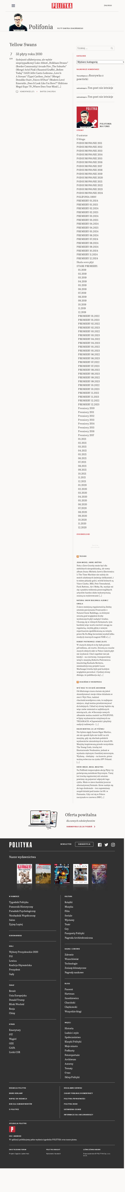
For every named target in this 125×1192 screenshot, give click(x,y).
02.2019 (82, 273)
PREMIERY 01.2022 (88, 316)
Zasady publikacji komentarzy (78, 1093)
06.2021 (82, 458)
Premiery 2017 (86, 435)
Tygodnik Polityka (18, 902)
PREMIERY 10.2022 (88, 385)
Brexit (12, 991)
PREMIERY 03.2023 (89, 335)
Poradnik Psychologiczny (22, 911)
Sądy (11, 974)
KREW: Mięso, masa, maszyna (90, 767)
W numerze (14, 896)
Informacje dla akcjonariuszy (78, 1115)
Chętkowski (71, 1007)
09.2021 (82, 469)
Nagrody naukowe (74, 972)
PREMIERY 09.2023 (89, 381)
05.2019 (82, 285)
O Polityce (14, 1109)
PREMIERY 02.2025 (87, 212)
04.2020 (82, 496)
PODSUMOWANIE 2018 (89, 170)
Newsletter (65, 844)
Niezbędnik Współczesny (22, 915)
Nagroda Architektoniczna (79, 937)
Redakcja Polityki (17, 1088)
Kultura (68, 896)
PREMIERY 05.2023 (89, 350)
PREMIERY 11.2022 (88, 392)
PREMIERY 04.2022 (89, 339)
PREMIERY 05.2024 (87, 231)
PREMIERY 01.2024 (87, 200)
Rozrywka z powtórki (90, 77)
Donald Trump (16, 999)
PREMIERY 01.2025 (87, 204)
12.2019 (82, 312)
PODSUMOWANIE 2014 (90, 154)
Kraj (11, 946)
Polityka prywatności (74, 1099)
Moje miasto (71, 1046)
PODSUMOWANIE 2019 (89, 173)
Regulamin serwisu (73, 1088)
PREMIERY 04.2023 (89, 343)
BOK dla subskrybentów (20, 1104)
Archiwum (70, 1059)
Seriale (68, 915)
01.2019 (82, 269)
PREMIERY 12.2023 (88, 404)
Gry (67, 928)
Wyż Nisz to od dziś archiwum (91, 688)
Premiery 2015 (86, 427)
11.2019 (82, 308)
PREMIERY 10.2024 (87, 250)
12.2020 (82, 527)
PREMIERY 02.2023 (89, 327)
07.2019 (82, 293)
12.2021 (82, 481)
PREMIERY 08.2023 (89, 373)
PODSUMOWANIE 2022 (90, 185)
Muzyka (69, 906)
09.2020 (82, 515)
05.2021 (82, 454)
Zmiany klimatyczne (75, 968)
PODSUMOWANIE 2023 (90, 189)
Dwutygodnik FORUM (17, 1150)
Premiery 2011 (86, 412)
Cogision (18, 1154)
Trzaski (83, 556)
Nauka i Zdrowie (72, 949)
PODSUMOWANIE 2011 (89, 143)
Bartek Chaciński (48, 92)
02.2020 (82, 489)
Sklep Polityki (72, 1077)
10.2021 (82, 473)
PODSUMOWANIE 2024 (90, 193)
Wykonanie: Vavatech (53, 1154)
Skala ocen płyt (85, 262)
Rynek (12, 1024)
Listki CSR (14, 1052)
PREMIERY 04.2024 (88, 223)
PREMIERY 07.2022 (88, 362)
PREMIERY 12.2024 (87, 258)
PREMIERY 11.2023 (88, 396)
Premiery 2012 (86, 416)
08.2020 (82, 512)
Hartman (69, 993)
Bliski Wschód (16, 1004)
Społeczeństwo (73, 1037)
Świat (11, 985)
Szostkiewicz (72, 998)
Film (67, 911)
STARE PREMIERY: (87, 266)
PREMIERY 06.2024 (87, 235)
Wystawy (69, 920)
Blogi (67, 984)
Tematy (69, 1068)
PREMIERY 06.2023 (89, 358)
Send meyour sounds (95, 546)
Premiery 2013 (86, 419)
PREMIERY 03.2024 (87, 216)
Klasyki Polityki (73, 1041)
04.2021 (82, 450)
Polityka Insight (53, 1150)
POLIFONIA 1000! (87, 197)
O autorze (82, 135)
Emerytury (15, 1030)
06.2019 (82, 289)
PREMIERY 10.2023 (88, 389)
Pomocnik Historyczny (21, 906)
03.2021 (82, 446)
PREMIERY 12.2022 (88, 400)
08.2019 (82, 296)
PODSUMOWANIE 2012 (89, 146)
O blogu (81, 139)
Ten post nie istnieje (100, 88)
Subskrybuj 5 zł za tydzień (79, 827)
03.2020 (82, 492)
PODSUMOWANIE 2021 (89, 181)
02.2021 (82, 443)
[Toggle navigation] (13, 5)
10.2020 (82, 519)
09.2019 (82, 300)
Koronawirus (15, 936)
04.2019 (82, 281)
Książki (69, 902)
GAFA (12, 1047)
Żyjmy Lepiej (16, 924)
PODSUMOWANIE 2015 (89, 158)
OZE (11, 1043)
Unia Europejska (18, 995)
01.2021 (82, 439)
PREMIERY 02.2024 (87, 208)
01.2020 (82, 485)
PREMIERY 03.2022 (89, 331)
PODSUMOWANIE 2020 (90, 177)
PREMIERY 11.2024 (87, 254)
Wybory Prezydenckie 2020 (23, 952)
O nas (67, 1072)
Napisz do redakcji (18, 1099)
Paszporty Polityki (74, 933)
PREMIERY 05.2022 (89, 346)
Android (17, 1136)
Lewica (13, 960)
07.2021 (82, 462)
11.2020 (82, 523)
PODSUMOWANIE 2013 (89, 150)
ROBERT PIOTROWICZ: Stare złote (92, 642)
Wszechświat (72, 959)
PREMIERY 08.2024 (87, 243)
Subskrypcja (84, 844)
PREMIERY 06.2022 (89, 354)
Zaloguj (108, 5)
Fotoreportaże (72, 1055)
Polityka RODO (71, 1104)
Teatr (67, 924)
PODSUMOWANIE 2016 (89, 162)
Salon (12, 920)
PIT (11, 1034)
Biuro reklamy (16, 1093)
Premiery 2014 (86, 423)
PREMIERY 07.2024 (87, 239)
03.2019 (82, 277)
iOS (10, 1136)
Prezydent (14, 969)
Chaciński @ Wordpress (90, 682)
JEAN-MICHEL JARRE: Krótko (89, 562)
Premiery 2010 (86, 408)
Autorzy (69, 1063)
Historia (69, 1028)
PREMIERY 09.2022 (89, 377)
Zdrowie (69, 954)
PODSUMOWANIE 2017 (89, 166)
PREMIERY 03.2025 (87, 220)
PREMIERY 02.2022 (89, 323)
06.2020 (82, 504)
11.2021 (82, 477)
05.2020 (82, 500)
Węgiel (12, 1039)
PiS (11, 956)
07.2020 (82, 508)
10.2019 (82, 304)
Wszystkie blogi (73, 1011)
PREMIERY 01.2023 (88, 320)
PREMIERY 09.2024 (87, 246)
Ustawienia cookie (72, 1109)
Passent (69, 989)
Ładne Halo (25, 1154)
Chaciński (70, 1002)
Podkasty (70, 1050)
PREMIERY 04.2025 (87, 227)
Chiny (12, 1013)
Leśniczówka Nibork (91, 1150)
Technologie (71, 963)
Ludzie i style (72, 1032)
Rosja (12, 1008)
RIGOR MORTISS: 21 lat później (90, 729)
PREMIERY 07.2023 (88, 366)
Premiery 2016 (86, 431)
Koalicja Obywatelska (20, 965)
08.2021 (82, 466)
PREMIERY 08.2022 (89, 369)
